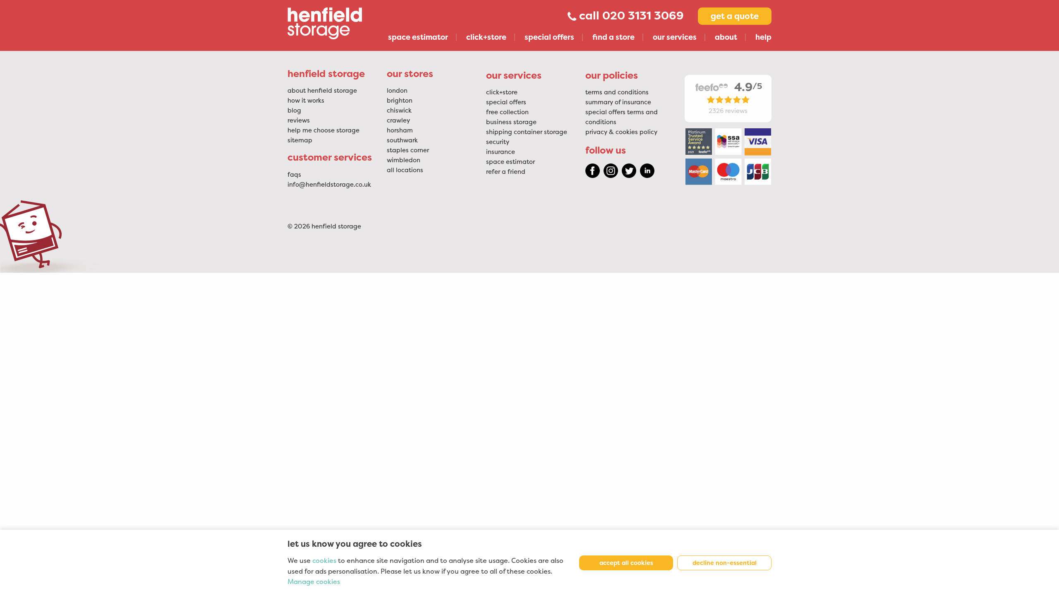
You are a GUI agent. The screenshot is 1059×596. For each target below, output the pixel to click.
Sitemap (300, 140)
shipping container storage (526, 132)
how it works (306, 100)
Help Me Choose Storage (323, 130)
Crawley (398, 120)
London (397, 90)
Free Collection (507, 112)
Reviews (299, 120)
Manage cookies (314, 582)
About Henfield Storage (322, 90)
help (763, 37)
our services (675, 37)
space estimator (418, 37)
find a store (613, 37)
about (726, 37)
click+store (486, 37)
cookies (324, 561)
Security (497, 142)
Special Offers (506, 102)
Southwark (402, 140)
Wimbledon (403, 160)
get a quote (735, 16)
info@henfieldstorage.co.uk (329, 184)
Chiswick (399, 110)
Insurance (500, 152)
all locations (405, 170)
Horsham (400, 130)
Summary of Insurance (618, 102)
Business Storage (511, 122)
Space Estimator (510, 162)
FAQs (294, 174)
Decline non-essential (724, 563)
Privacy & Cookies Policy (621, 132)
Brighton (399, 100)
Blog (294, 110)
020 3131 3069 (643, 16)
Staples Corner (408, 150)
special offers (549, 37)
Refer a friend (505, 171)
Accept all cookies (626, 563)
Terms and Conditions (617, 92)
